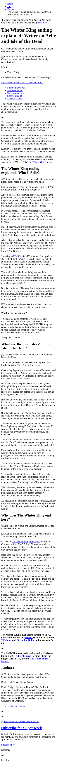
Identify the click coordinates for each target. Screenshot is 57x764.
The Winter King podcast (40, 162)
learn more (42, 22)
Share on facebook (16, 87)
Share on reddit (14, 96)
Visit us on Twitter (16, 706)
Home (10, 3)
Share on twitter (14, 90)
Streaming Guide (25, 640)
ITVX (16, 256)
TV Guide (6, 640)
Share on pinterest (15, 93)
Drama (10, 9)
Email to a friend (15, 98)
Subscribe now (8, 744)
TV (9, 6)
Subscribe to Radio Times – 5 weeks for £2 (22, 82)
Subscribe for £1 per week (21, 728)
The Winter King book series (26, 541)
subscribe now (23, 656)
